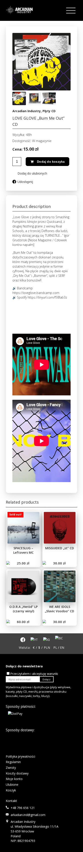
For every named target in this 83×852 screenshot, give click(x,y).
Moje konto (14, 779)
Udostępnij (25, 182)
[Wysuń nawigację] (71, 10)
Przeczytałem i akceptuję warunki (34, 674)
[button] (29, 173)
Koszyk (11, 790)
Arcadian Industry (26, 111)
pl (55, 647)
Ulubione (12, 784)
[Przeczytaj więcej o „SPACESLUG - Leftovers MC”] (8, 563)
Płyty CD (49, 111)
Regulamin (13, 762)
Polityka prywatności (20, 756)
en (62, 647)
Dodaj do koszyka (51, 161)
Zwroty (11, 768)
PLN (47, 647)
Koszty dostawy (17, 773)
